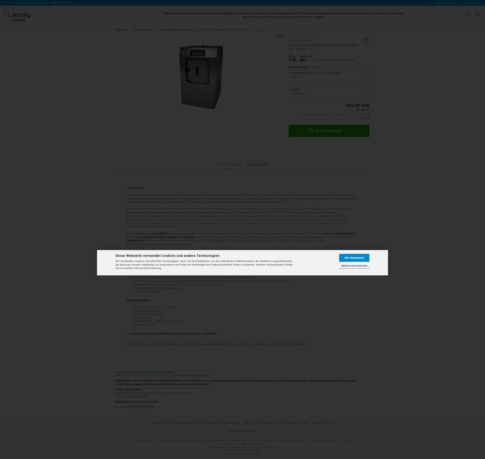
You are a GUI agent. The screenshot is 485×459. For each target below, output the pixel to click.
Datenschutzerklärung (147, 268)
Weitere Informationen (354, 265)
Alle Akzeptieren (354, 257)
